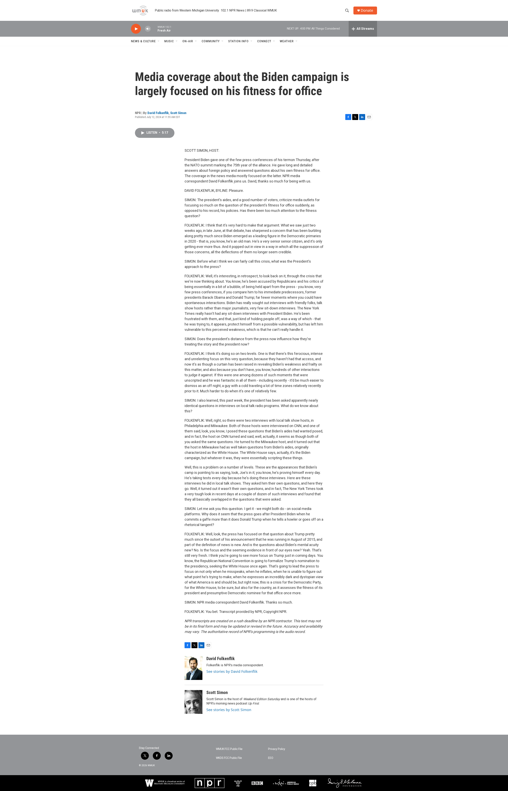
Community (211, 41)
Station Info (238, 41)
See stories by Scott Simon (228, 709)
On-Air (187, 41)
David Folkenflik (158, 113)
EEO (270, 757)
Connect (264, 41)
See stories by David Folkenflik (232, 671)
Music (169, 41)
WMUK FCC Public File (229, 749)
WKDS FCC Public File (229, 757)
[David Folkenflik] (193, 668)
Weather (287, 41)
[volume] (147, 28)
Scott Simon (178, 113)
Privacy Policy (276, 749)
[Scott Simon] (193, 702)
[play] (136, 29)
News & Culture (143, 41)
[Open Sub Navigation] (158, 41)
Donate (367, 10)
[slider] (154, 29)
